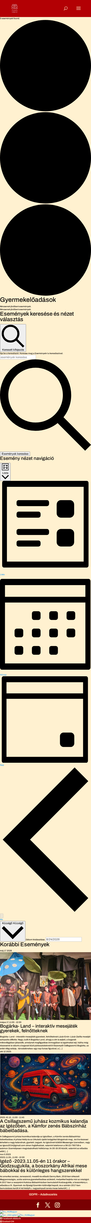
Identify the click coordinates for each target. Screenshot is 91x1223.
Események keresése (15, 453)
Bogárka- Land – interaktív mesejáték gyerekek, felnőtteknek (38, 1028)
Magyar (13, 1211)
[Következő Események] (1, 916)
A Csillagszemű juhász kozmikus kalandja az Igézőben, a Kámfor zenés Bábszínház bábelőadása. (44, 1126)
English (14, 1215)
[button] (10, 1218)
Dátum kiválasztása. (36, 939)
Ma (1, 919)
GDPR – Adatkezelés (43, 1194)
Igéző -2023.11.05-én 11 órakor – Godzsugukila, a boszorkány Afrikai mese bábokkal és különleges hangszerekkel (43, 1166)
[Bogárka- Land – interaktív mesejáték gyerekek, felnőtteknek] (45, 1019)
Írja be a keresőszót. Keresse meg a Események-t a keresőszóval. (31, 353)
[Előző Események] (45, 912)
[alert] (45, 306)
